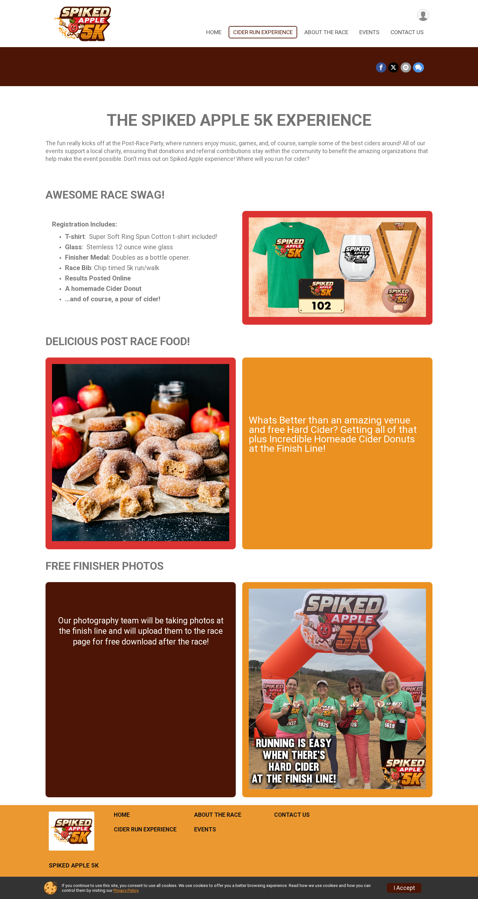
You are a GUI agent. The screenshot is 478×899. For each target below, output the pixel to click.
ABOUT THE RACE (326, 32)
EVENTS (369, 32)
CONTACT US (407, 32)
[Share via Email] (406, 67)
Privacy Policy (125, 890)
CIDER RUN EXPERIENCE (263, 32)
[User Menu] (423, 15)
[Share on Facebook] (381, 67)
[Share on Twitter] (393, 67)
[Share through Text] (418, 67)
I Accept (404, 888)
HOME (213, 32)
